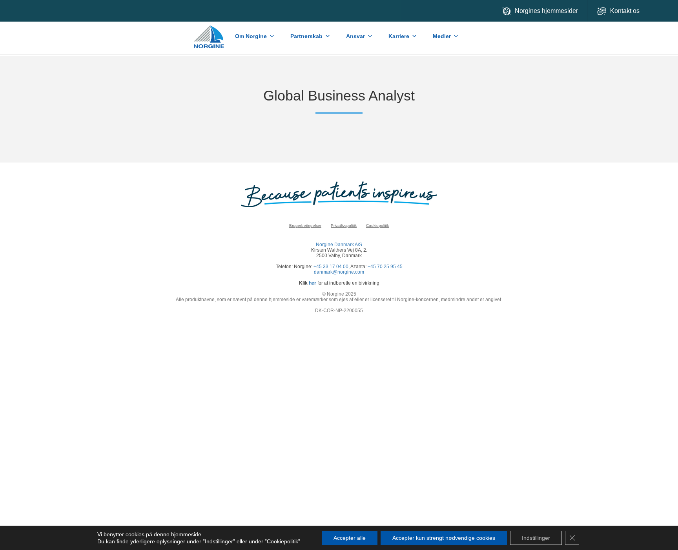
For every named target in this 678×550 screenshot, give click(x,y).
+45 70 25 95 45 (385, 266)
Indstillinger (219, 541)
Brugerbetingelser (305, 225)
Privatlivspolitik (344, 225)
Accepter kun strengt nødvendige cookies (443, 538)
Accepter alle (350, 538)
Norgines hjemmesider (546, 10)
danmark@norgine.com (339, 272)
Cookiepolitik (377, 225)
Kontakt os (625, 10)
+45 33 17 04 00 (330, 266)
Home (209, 33)
